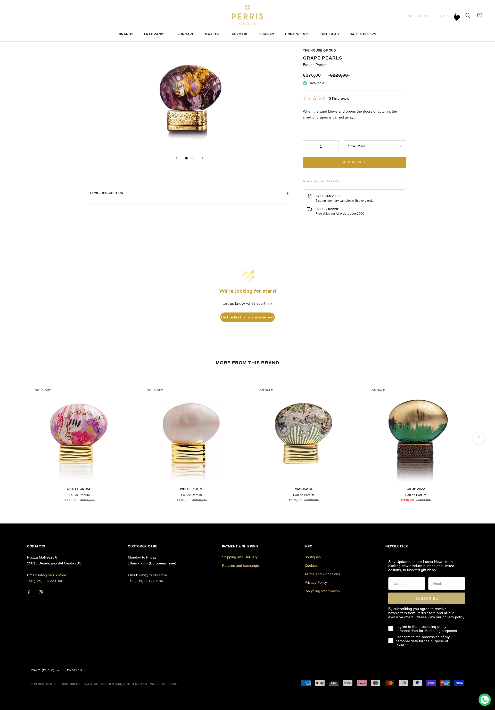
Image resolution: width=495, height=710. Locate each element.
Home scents (297, 34)
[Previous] (176, 158)
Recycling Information (322, 591)
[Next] (202, 158)
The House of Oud (319, 50)
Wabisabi (303, 489)
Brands (126, 34)
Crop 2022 (416, 489)
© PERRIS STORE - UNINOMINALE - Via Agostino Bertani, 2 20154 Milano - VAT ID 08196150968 (105, 684)
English (74, 670)
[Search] (468, 15)
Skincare (185, 34)
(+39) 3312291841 (49, 581)
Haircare (239, 34)
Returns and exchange (240, 565)
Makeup (212, 34)
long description (106, 193)
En (442, 15)
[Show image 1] (186, 158)
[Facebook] (29, 592)
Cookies (311, 565)
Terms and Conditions (322, 574)
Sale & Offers (363, 34)
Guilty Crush (79, 489)
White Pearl (191, 489)
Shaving (266, 34)
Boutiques (312, 557)
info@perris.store (52, 575)
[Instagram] (41, 592)
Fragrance (155, 34)
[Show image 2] (192, 158)
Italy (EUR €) (416, 15)
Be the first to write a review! (247, 317)
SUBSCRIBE (426, 598)
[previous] (16, 438)
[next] (479, 438)
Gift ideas (329, 34)
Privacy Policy (315, 582)
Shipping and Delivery (240, 557)
